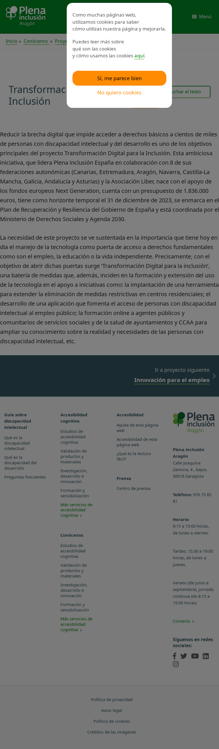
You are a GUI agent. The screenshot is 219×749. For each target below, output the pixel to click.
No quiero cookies (119, 92)
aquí (139, 55)
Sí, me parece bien (119, 78)
